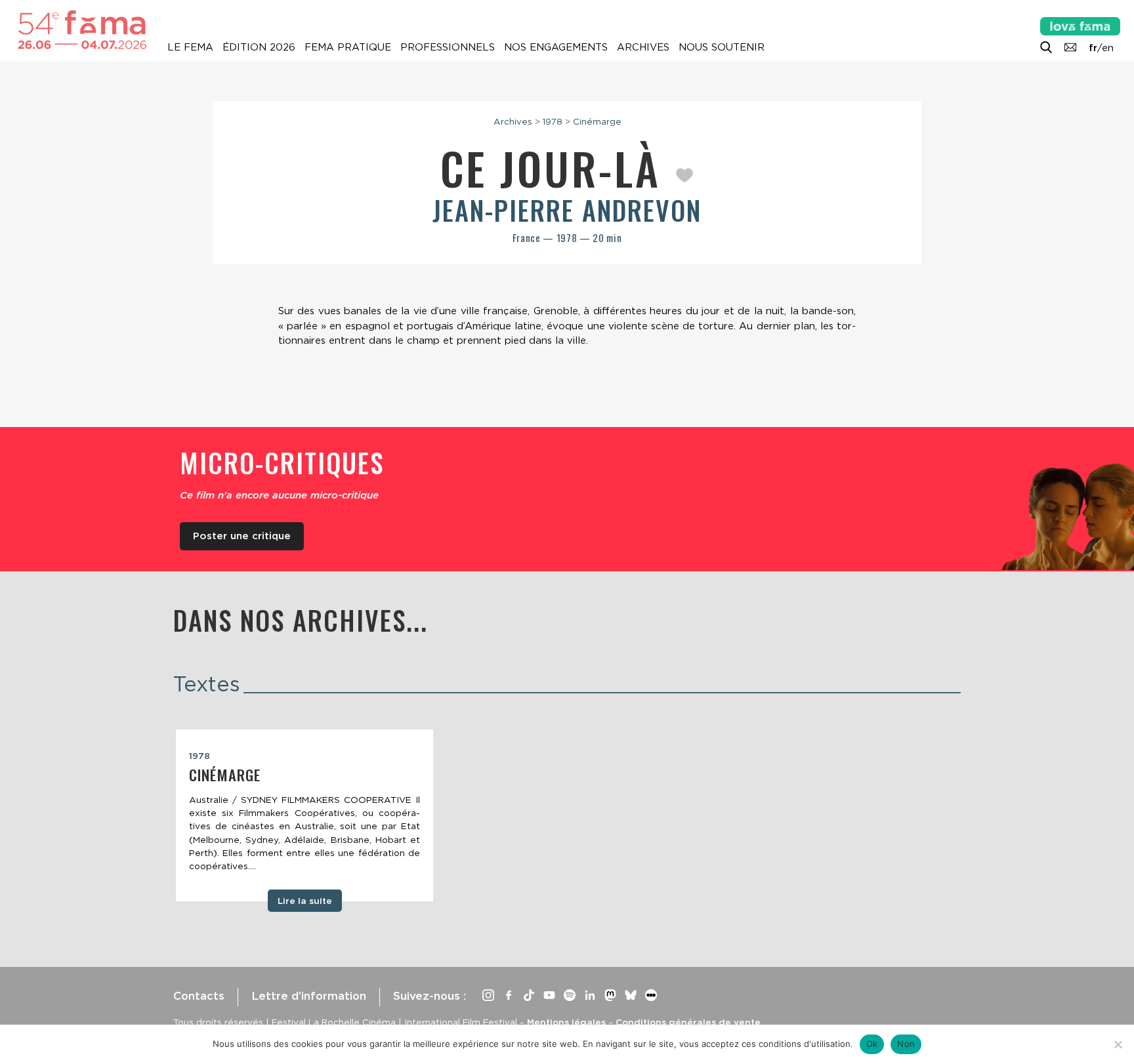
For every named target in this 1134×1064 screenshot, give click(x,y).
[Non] (1117, 1044)
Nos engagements (556, 47)
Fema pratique (347, 47)
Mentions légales (566, 1022)
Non (906, 1043)
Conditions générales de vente (688, 1022)
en (1108, 48)
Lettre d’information (308, 995)
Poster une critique (242, 536)
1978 (552, 121)
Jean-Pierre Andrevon (567, 210)
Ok (872, 1043)
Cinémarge (597, 121)
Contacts (198, 995)
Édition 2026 (258, 47)
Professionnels (447, 47)
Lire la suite (305, 900)
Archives (643, 47)
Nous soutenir (722, 47)
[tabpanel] (304, 815)
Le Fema (190, 47)
